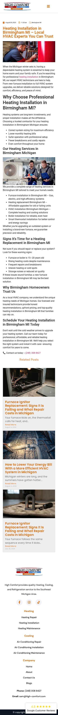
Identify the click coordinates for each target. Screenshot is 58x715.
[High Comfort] (17, 6)
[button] (48, 6)
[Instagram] (29, 602)
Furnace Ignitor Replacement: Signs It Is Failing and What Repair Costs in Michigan (24, 407)
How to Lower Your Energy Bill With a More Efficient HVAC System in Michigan (28, 468)
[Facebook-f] (19, 602)
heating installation (28, 77)
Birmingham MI (36, 22)
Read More (10, 424)
